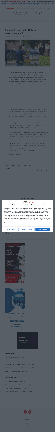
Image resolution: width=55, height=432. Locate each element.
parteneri (8, 206)
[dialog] (27, 216)
